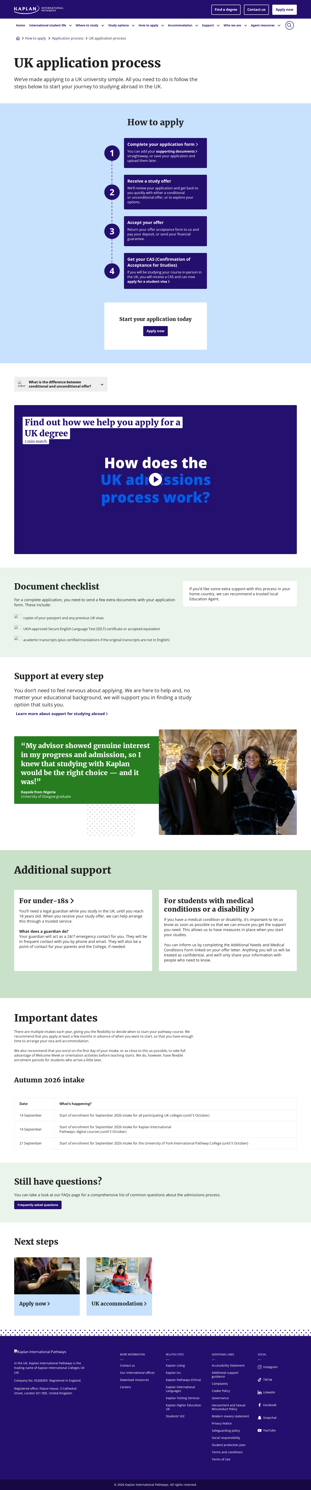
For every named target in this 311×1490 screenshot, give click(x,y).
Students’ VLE (175, 1416)
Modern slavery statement (230, 1416)
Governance (220, 1398)
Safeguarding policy (226, 1431)
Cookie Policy (221, 1391)
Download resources (134, 1380)
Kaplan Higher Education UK (183, 1407)
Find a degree (226, 9)
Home (20, 25)
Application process (68, 38)
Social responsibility (226, 1438)
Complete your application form (161, 144)
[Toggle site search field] (289, 25)
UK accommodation (117, 1303)
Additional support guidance (225, 1374)
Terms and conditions (227, 1452)
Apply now (284, 9)
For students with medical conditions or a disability (208, 905)
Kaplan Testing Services (183, 1398)
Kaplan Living (175, 1365)
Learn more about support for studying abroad (60, 713)
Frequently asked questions (38, 1205)
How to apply (35, 38)
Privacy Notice (222, 1423)
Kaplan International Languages (180, 1389)
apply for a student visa (147, 281)
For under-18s (44, 901)
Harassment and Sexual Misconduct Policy (228, 1407)
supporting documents (175, 151)
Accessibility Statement (228, 1365)
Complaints (220, 1384)
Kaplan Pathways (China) (183, 1380)
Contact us (256, 9)
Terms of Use (221, 1459)
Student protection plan (229, 1445)
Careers (125, 1387)
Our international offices (137, 1373)
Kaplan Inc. (174, 1373)
